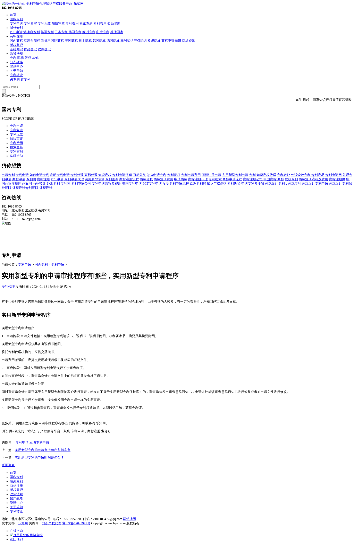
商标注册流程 (129, 179)
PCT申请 (16, 32)
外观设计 (45, 188)
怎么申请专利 (156, 175)
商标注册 (16, 36)
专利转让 (16, 75)
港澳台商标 (32, 40)
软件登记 (44, 49)
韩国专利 (75, 32)
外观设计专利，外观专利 (283, 183)
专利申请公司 (81, 183)
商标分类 (139, 175)
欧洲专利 (88, 32)
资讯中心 (16, 66)
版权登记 (16, 45)
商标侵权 (146, 179)
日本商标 (85, 40)
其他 (35, 58)
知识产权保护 (217, 183)
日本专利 (61, 32)
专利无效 (44, 23)
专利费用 (72, 23)
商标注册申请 (211, 175)
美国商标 (71, 40)
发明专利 (291, 179)
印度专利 (102, 32)
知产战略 (16, 62)
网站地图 (129, 519)
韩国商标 (99, 40)
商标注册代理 (198, 179)
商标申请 (18, 179)
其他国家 (116, 32)
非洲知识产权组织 (133, 40)
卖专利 (25, 79)
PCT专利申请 (152, 183)
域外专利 (16, 27)
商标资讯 (188, 40)
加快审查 (58, 23)
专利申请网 (333, 175)
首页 (13, 15)
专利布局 (100, 23)
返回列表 (8, 465)
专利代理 (77, 175)
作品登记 (30, 49)
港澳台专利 (31, 32)
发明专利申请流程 (176, 183)
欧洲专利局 (198, 183)
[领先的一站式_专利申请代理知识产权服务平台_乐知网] (43, 3)
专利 (13, 58)
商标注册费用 (163, 179)
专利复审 (30, 23)
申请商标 (180, 179)
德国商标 (113, 40)
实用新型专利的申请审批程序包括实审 (42, 450)
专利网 (31, 179)
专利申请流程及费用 (106, 183)
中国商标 (270, 179)
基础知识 (16, 49)
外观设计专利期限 (25, 188)
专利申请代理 (74, 179)
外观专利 (53, 183)
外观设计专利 (301, 175)
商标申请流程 (232, 179)
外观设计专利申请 (315, 183)
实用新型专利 (94, 179)
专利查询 (111, 179)
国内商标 (16, 40)
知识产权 (104, 175)
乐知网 (23, 523)
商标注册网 (337, 179)
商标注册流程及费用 (313, 179)
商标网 (27, 183)
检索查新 (86, 23)
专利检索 (215, 179)
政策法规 (16, 53)
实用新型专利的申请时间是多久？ (39, 457)
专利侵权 (173, 175)
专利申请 (16, 23)
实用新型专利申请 (235, 175)
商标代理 (91, 175)
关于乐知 (16, 70)
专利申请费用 (191, 175)
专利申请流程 (122, 175)
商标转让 (39, 183)
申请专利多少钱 (252, 183)
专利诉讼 (234, 183)
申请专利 (8, 175)
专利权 (65, 183)
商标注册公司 (253, 179)
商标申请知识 (171, 40)
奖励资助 (113, 23)
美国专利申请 (132, 183)
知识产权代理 (266, 175)
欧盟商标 (154, 40)
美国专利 (47, 32)
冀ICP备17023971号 (76, 523)
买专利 (15, 79)
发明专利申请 (60, 175)
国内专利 (16, 19)
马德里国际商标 (52, 40)
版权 (28, 58)
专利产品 (317, 175)
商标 (20, 58)
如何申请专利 (39, 175)
